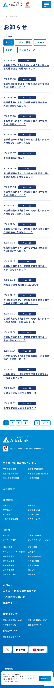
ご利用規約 (8, 668)
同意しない (32, 678)
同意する (44, 678)
